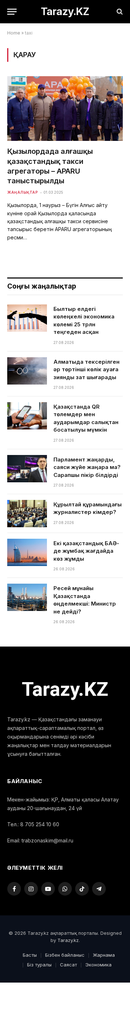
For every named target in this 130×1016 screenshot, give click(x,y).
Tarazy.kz (68, 940)
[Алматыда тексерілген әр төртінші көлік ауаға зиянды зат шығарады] (27, 371)
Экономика (98, 964)
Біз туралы (39, 964)
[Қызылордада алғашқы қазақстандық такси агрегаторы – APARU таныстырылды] (65, 108)
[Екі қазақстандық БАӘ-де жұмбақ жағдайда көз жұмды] (27, 552)
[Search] (119, 12)
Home (13, 33)
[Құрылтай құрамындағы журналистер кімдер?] (27, 513)
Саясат (68, 964)
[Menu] (12, 12)
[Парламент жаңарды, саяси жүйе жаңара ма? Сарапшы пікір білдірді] (27, 468)
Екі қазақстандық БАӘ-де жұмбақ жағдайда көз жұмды (86, 551)
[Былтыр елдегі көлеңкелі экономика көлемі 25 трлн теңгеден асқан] (27, 318)
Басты (30, 955)
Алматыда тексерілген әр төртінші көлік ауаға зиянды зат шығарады (86, 369)
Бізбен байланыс (64, 955)
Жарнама (104, 955)
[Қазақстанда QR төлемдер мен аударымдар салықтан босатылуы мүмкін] (27, 415)
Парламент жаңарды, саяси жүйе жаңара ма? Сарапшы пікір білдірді (87, 467)
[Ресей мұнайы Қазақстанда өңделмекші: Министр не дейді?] (27, 597)
